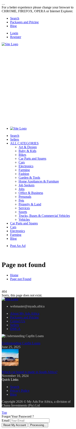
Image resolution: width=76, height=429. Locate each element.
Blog (13, 26)
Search (14, 18)
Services (24, 208)
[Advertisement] (38, 84)
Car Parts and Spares (32, 158)
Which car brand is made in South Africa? (29, 372)
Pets (21, 200)
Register (15, 37)
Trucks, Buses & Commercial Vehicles (44, 215)
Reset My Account (14, 425)
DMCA (15, 329)
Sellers (14, 139)
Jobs (21, 189)
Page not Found (20, 279)
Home (14, 275)
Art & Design (28, 147)
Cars (22, 162)
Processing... (38, 425)
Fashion (24, 174)
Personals (25, 196)
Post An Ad (18, 246)
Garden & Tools (29, 177)
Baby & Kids (27, 151)
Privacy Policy (20, 390)
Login (14, 33)
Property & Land (30, 204)
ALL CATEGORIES (24, 143)
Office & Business (31, 193)
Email (6, 420)
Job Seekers (26, 185)
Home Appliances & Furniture (39, 181)
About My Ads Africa (24, 313)
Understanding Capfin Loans (21, 343)
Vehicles (24, 219)
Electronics (26, 166)
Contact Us (17, 321)
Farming (24, 170)
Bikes (22, 154)
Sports (23, 212)
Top (4, 412)
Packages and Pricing (24, 22)
